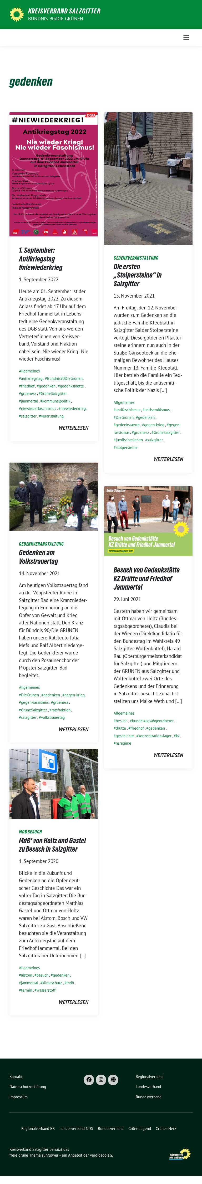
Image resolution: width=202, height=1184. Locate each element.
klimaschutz (52, 982)
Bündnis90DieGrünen (65, 378)
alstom (26, 975)
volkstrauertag (53, 717)
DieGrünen (125, 417)
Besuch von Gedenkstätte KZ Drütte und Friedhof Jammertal (147, 578)
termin (26, 990)
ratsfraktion (61, 709)
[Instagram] (101, 1080)
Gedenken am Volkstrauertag (38, 556)
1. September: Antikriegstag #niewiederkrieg (41, 258)
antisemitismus (157, 409)
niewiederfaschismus (38, 408)
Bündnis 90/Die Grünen (55, 19)
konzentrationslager (154, 735)
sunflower (50, 1155)
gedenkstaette (72, 386)
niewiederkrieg (73, 408)
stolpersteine (127, 447)
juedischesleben (129, 439)
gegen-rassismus (35, 702)
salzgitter (29, 416)
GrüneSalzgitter (54, 393)
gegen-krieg (154, 424)
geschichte (125, 735)
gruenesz (28, 393)
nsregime (123, 743)
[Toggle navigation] (186, 37)
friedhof (27, 386)
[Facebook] (89, 1080)
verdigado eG (101, 1155)
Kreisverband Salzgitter (64, 11)
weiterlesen (73, 428)
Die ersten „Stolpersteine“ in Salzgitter (138, 275)
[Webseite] (113, 1080)
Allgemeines (29, 370)
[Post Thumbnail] (53, 174)
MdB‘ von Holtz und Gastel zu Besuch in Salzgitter (52, 844)
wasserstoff (46, 990)
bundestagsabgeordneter (153, 720)
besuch (122, 720)
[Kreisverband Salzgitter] (16, 14)
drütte (121, 728)
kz (178, 735)
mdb (70, 982)
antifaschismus (128, 409)
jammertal (29, 401)
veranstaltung (52, 416)
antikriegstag (32, 378)
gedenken (47, 386)
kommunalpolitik (56, 401)
